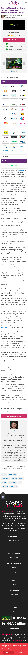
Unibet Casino (13, 486)
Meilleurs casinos (14, 540)
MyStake (21, 478)
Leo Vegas (14, 572)
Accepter (8, 652)
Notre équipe (14, 594)
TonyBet (4, 482)
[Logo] (14, 3)
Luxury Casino (5, 478)
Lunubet (4, 474)
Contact (14, 611)
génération (21, 170)
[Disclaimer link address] (19, 619)
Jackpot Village (12, 482)
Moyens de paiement (14, 553)
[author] (3, 16)
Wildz (20, 482)
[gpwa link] (7, 619)
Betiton (14, 576)
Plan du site (14, 607)
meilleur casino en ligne (18, 180)
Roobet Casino (12, 474)
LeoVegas (14, 478)
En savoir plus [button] (6, 649)
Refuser (20, 652)
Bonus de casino (14, 549)
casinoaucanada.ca (8, 511)
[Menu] (26, 3)
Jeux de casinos (14, 545)
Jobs (14, 599)
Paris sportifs (14, 557)
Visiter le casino (14, 39)
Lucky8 (14, 584)
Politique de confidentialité (14, 603)
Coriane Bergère (14, 431)
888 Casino (5, 486)
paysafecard (4, 327)
